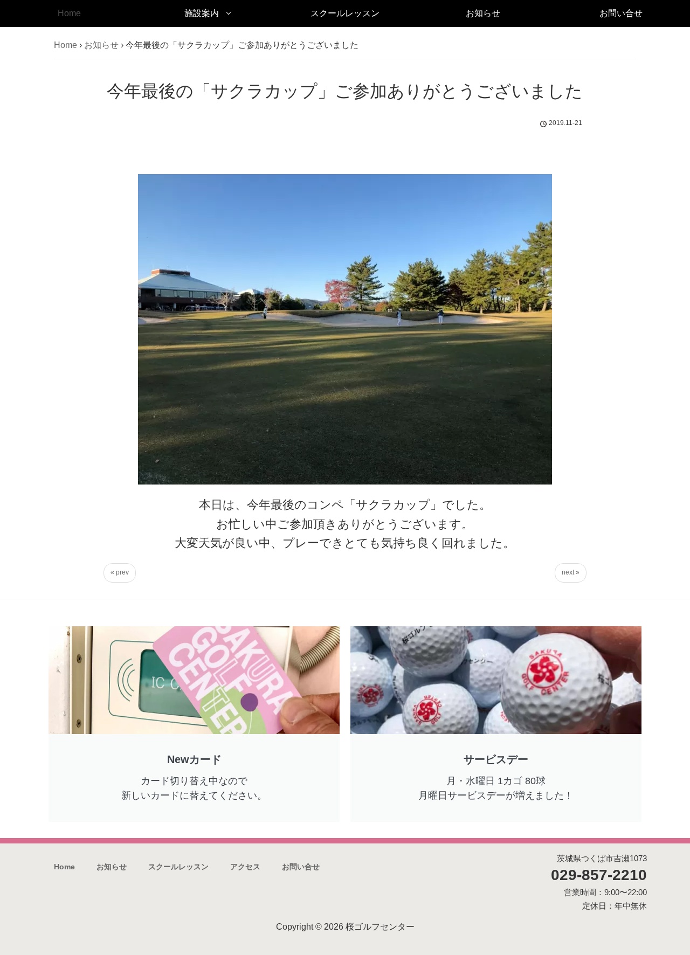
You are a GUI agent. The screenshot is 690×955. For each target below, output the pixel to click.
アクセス (245, 866)
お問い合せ (621, 13)
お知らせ (483, 13)
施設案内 (201, 13)
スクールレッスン (345, 13)
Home (69, 13)
